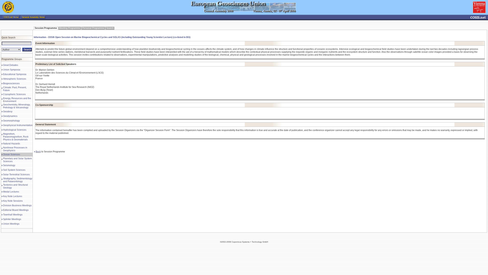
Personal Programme (93, 28)
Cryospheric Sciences (14, 94)
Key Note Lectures (12, 196)
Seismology (9, 165)
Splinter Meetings (12, 219)
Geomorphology (11, 120)
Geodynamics (10, 116)
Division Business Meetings (17, 205)
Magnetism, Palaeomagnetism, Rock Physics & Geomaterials (15, 137)
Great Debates (10, 65)
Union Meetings (11, 223)
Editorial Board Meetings (16, 210)
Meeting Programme (69, 28)
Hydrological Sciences (14, 130)
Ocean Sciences (11, 154)
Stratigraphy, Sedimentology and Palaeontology (17, 180)
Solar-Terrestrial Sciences (16, 174)
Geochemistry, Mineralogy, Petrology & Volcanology (16, 106)
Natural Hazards (11, 143)
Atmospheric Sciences (14, 79)
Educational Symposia (14, 74)
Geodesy (7, 111)
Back (38, 151)
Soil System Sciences (14, 170)
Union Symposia (11, 69)
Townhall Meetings (12, 214)
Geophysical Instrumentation (18, 125)
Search (110, 28)
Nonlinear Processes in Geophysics (15, 149)
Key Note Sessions (13, 201)
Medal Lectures (11, 191)
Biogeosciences (11, 83)
